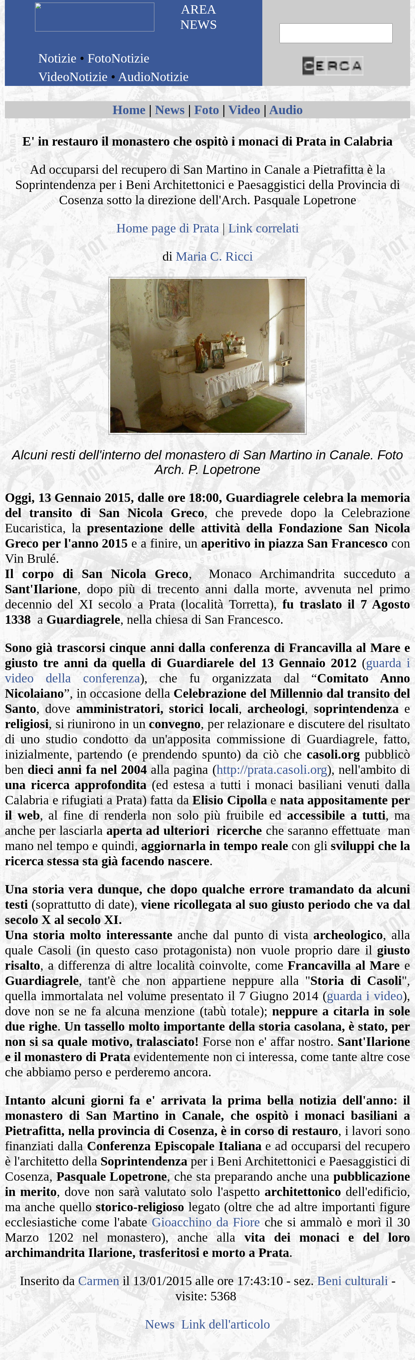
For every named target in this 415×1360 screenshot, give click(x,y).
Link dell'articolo (224, 1324)
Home (129, 109)
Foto (206, 109)
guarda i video (365, 995)
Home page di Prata (167, 228)
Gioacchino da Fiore (206, 1222)
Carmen (98, 1280)
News (170, 109)
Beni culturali (352, 1280)
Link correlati (263, 228)
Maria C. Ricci (214, 256)
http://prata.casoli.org (272, 769)
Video (244, 109)
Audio (286, 109)
